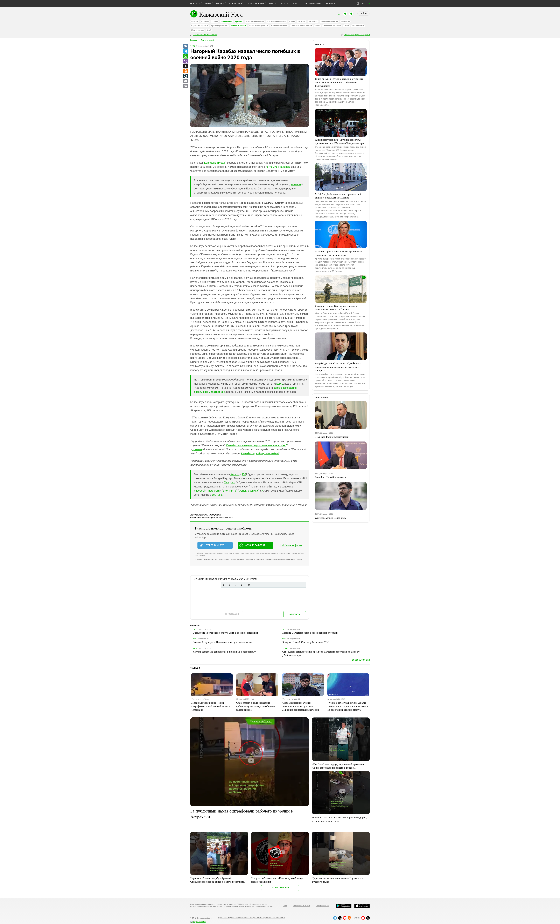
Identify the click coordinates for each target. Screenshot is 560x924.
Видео (296, 3)
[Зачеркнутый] (241, 584)
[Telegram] (185, 51)
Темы (208, 3)
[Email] (185, 81)
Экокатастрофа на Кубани (357, 34)
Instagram (214, 490)
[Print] (185, 86)
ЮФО (209, 30)
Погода (330, 3)
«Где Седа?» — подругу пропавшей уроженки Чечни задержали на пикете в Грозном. (338, 765)
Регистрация (232, 614)
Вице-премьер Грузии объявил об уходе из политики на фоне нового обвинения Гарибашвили (339, 82)
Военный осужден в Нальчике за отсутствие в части (222, 642)
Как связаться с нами (301, 906)
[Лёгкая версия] (358, 3)
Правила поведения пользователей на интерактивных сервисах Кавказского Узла (251, 918)
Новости (195, 3)
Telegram (229, 482)
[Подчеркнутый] (235, 584)
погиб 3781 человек (278, 166)
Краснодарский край (219, 26)
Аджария (205, 21)
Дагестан (301, 21)
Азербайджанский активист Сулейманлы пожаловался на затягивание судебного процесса (338, 367)
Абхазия (194, 21)
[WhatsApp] (185, 56)
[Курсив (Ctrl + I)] (229, 584)
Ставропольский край (332, 26)
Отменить (294, 614)
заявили (296, 184)
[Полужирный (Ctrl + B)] (224, 584)
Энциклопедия (255, 3)
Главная (193, 40)
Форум (272, 3)
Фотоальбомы (313, 3)
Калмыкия (345, 21)
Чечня (346, 26)
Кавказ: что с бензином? (205, 34)
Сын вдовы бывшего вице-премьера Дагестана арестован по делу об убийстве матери (321, 653)
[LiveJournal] (185, 76)
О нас (285, 906)
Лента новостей (207, 40)
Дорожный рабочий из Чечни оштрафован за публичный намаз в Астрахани (210, 706)
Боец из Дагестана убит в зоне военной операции (310, 632)
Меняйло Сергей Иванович (330, 477)
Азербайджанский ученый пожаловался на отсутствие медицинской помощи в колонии (300, 706)
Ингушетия (313, 21)
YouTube (217, 494)
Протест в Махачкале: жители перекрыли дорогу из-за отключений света (339, 819)
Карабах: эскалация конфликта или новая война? (256, 445)
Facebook (199, 490)
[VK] (185, 46)
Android (234, 474)
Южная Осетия (358, 26)
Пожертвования (322, 906)
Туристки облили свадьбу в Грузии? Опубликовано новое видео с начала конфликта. (217, 879)
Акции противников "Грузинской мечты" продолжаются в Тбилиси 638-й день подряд (340, 141)
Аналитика (235, 3)
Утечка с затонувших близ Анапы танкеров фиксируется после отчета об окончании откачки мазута (347, 706)
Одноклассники (248, 490)
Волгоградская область (276, 21)
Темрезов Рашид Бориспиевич (332, 436)
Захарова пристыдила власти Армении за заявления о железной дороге (338, 253)
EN (369, 3)
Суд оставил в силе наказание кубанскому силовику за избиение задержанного (255, 706)
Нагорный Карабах (238, 26)
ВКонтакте (229, 490)
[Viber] (185, 61)
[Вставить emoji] (249, 584)
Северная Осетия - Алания (301, 26)
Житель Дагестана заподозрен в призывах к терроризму (224, 651)
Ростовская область (279, 26)
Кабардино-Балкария (329, 21)
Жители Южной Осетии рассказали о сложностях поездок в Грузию (336, 307)
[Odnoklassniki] (185, 71)
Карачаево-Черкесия (199, 26)
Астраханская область (255, 21)
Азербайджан (226, 21)
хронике (197, 449)
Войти (363, 14)
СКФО (317, 26)
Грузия (292, 21)
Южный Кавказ (197, 30)
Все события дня (361, 660)
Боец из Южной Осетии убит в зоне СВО (305, 642)
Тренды (220, 3)
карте (279, 383)
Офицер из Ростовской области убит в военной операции (225, 632)
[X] (185, 66)
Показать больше (280, 887)
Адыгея (215, 21)
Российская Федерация (258, 26)
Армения (238, 21)
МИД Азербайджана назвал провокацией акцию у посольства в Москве (338, 195)
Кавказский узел (214, 162)
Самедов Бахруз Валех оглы (330, 517)
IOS (244, 474)
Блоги (284, 3)
